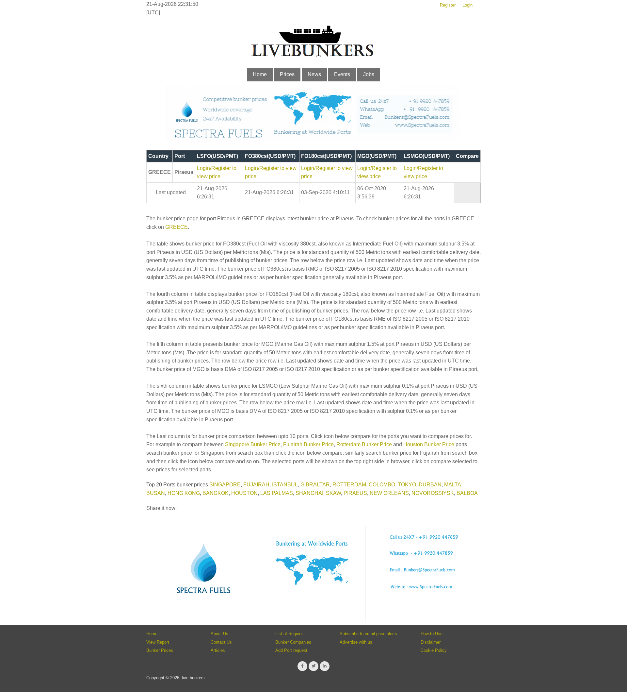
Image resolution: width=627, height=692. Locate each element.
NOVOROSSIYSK (432, 493)
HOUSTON (244, 493)
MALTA (452, 484)
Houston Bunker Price (428, 444)
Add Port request (291, 650)
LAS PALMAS (276, 493)
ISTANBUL (285, 484)
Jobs (368, 74)
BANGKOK (215, 493)
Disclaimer (431, 642)
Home (260, 74)
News (314, 74)
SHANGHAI (309, 493)
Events (342, 74)
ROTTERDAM (349, 484)
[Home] (312, 55)
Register (448, 5)
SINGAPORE (225, 484)
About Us (219, 633)
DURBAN (430, 484)
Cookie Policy (434, 650)
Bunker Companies (293, 642)
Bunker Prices (159, 650)
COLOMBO (382, 484)
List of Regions (289, 633)
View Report (157, 642)
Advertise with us (356, 642)
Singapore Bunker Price (253, 444)
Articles (218, 650)
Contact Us (221, 642)
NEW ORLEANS (389, 493)
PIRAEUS (355, 493)
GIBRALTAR (315, 484)
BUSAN (155, 493)
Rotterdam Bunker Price (364, 444)
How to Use (431, 633)
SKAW (333, 493)
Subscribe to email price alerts (368, 633)
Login (467, 5)
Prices (287, 74)
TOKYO (407, 484)
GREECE (176, 227)
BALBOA (467, 493)
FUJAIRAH (256, 484)
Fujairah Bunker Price (308, 444)
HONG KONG (184, 493)
